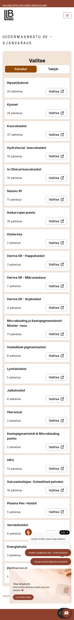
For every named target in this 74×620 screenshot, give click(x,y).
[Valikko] (67, 15)
